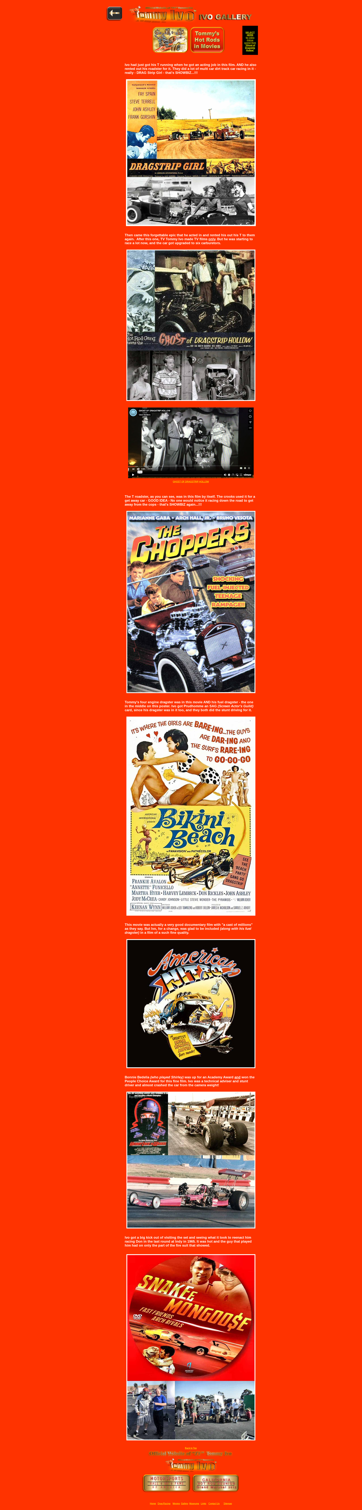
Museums (194, 1503)
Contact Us (214, 1503)
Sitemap (228, 1503)
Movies (176, 1503)
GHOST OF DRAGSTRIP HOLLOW (191, 481)
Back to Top (191, 1448)
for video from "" (250, 44)
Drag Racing (164, 1503)
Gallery (184, 1503)
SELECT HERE (250, 33)
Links (203, 1503)
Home (153, 1503)
